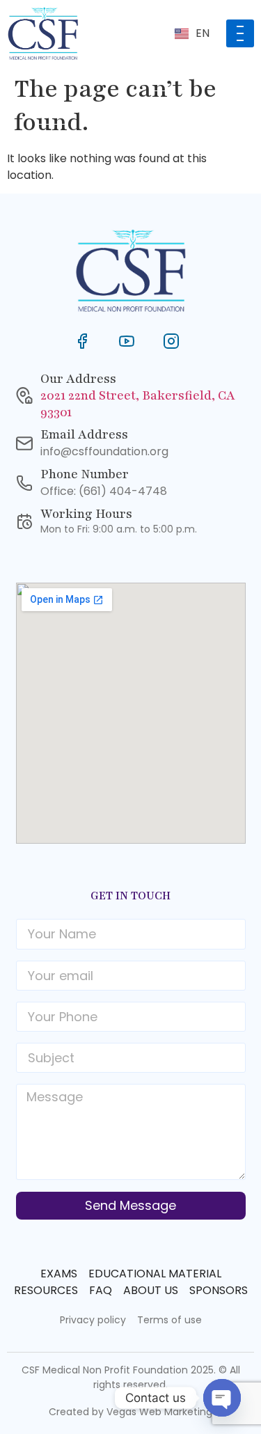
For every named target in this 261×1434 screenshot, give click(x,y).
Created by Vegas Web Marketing (130, 1412)
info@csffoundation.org (104, 451)
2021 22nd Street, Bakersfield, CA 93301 (137, 403)
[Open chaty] (222, 1398)
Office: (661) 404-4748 (103, 491)
